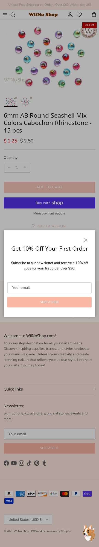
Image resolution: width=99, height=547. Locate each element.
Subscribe (49, 302)
